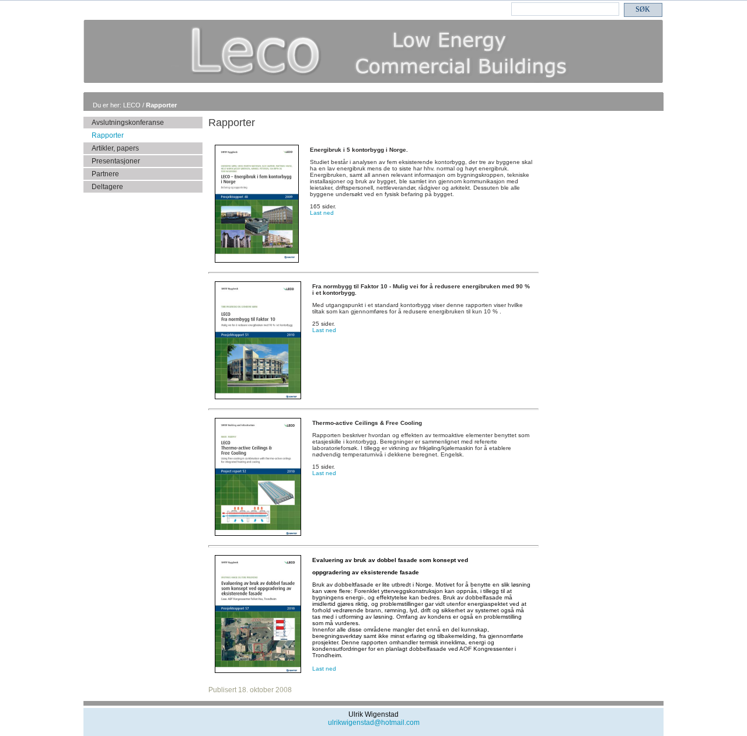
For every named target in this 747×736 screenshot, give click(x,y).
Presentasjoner (116, 161)
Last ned (322, 213)
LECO (132, 105)
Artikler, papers (115, 148)
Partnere (105, 174)
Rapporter (161, 105)
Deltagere (107, 187)
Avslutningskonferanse (128, 122)
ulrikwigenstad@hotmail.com (374, 722)
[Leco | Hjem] (373, 81)
